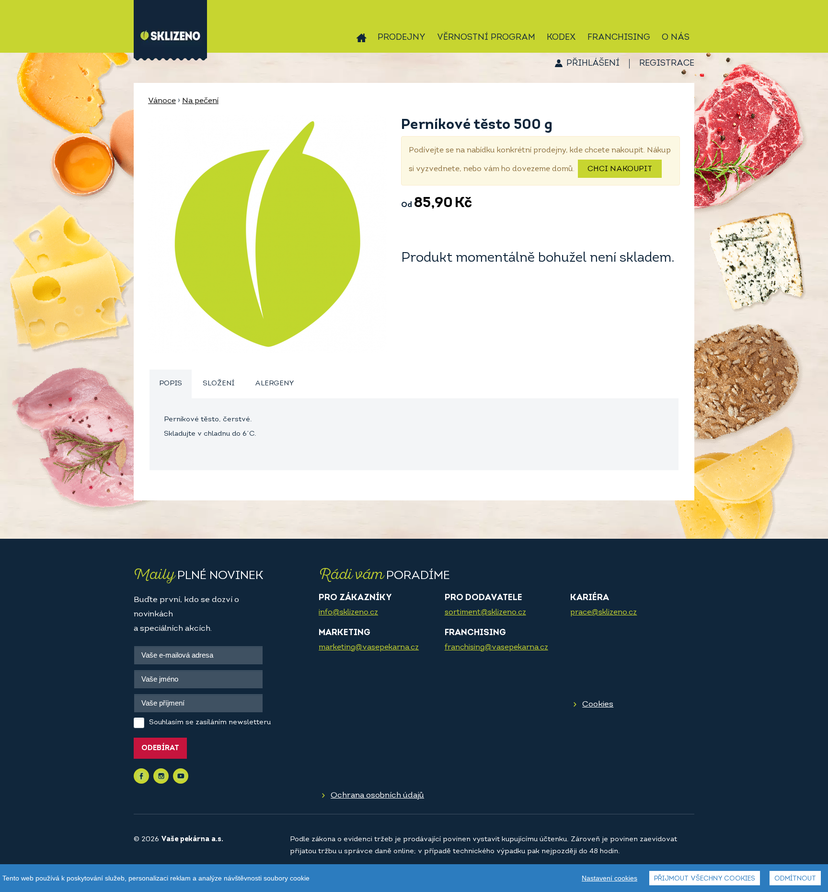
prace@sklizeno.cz (603, 612)
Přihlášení (593, 63)
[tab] (171, 384)
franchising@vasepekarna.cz (496, 647)
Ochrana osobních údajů (377, 795)
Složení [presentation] (218, 383)
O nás (676, 38)
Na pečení (200, 101)
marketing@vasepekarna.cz (369, 647)
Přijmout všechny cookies (704, 878)
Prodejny (402, 38)
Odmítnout (795, 878)
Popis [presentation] (170, 383)
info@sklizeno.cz (348, 612)
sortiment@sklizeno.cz (485, 612)
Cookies (597, 704)
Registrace (666, 63)
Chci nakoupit (619, 169)
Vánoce (162, 101)
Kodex (561, 38)
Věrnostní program (486, 38)
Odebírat (160, 748)
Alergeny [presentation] (274, 383)
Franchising (618, 38)
